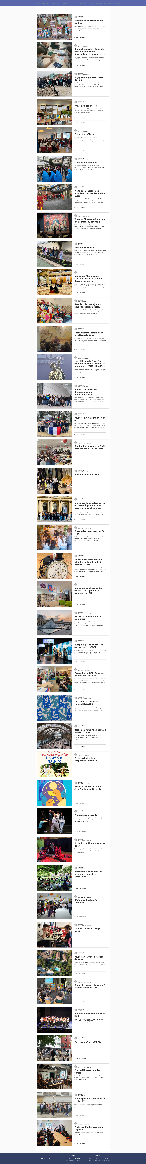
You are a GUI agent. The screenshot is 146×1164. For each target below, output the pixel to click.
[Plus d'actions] (106, 17)
